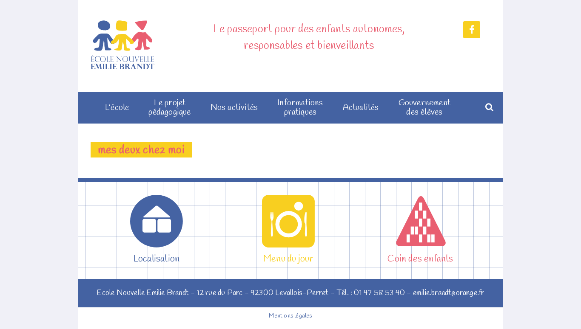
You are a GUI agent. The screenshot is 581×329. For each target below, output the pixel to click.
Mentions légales (290, 316)
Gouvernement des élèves (424, 107)
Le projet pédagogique (169, 107)
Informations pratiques (300, 107)
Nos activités (234, 107)
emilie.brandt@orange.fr (448, 293)
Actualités (361, 107)
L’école (117, 107)
